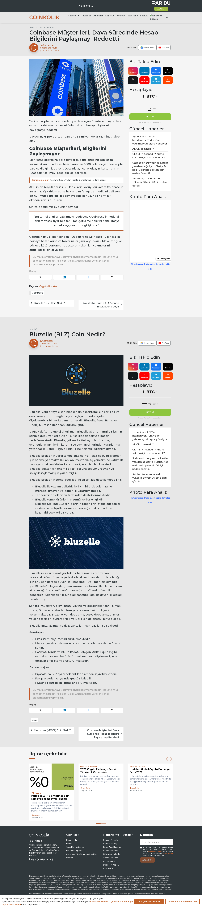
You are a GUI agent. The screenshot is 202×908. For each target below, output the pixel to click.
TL (149, 108)
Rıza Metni (168, 853)
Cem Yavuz (48, 45)
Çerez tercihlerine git (122, 901)
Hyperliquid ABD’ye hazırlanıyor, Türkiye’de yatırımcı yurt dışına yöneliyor (149, 140)
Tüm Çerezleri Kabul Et (149, 901)
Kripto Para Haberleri (112, 847)
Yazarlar (132, 15)
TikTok (167, 72)
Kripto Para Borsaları (42, 27)
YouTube (144, 82)
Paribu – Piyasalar (111, 840)
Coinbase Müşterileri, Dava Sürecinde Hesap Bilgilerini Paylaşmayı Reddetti (103, 734)
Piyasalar (86, 15)
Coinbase (37, 292)
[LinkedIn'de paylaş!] (64, 277)
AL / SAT (161, 9)
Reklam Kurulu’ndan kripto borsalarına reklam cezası (68, 180)
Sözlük (144, 15)
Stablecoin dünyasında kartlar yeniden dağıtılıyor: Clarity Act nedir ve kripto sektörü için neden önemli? (150, 168)
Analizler (98, 15)
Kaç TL (109, 15)
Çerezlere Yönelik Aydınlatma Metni (82, 854)
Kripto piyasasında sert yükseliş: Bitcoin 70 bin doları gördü (149, 182)
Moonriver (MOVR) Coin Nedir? (52, 730)
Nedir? (34, 329)
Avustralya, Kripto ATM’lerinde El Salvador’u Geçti (101, 305)
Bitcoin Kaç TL (109, 861)
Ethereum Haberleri (112, 854)
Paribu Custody (110, 843)
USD (155, 108)
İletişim (69, 858)
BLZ (34, 720)
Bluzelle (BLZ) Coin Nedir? (49, 303)
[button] (167, 759)
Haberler (72, 15)
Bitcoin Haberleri (110, 851)
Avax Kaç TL (108, 868)
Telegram (156, 82)
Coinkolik (47, 340)
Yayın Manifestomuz (75, 847)
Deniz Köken (86, 815)
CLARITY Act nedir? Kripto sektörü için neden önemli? (148, 156)
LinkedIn (144, 72)
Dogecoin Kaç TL (111, 865)
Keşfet (120, 15)
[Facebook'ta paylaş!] (88, 277)
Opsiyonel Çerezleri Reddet (182, 901)
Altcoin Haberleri (110, 858)
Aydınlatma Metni (155, 851)
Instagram (133, 72)
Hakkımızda (71, 840)
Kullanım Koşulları (74, 851)
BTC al (150, 116)
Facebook (156, 72)
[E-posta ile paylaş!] (112, 277)
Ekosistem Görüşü (156, 17)
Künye (69, 843)
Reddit (167, 82)
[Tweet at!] (40, 277)
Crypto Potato (48, 286)
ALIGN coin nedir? (143, 148)
